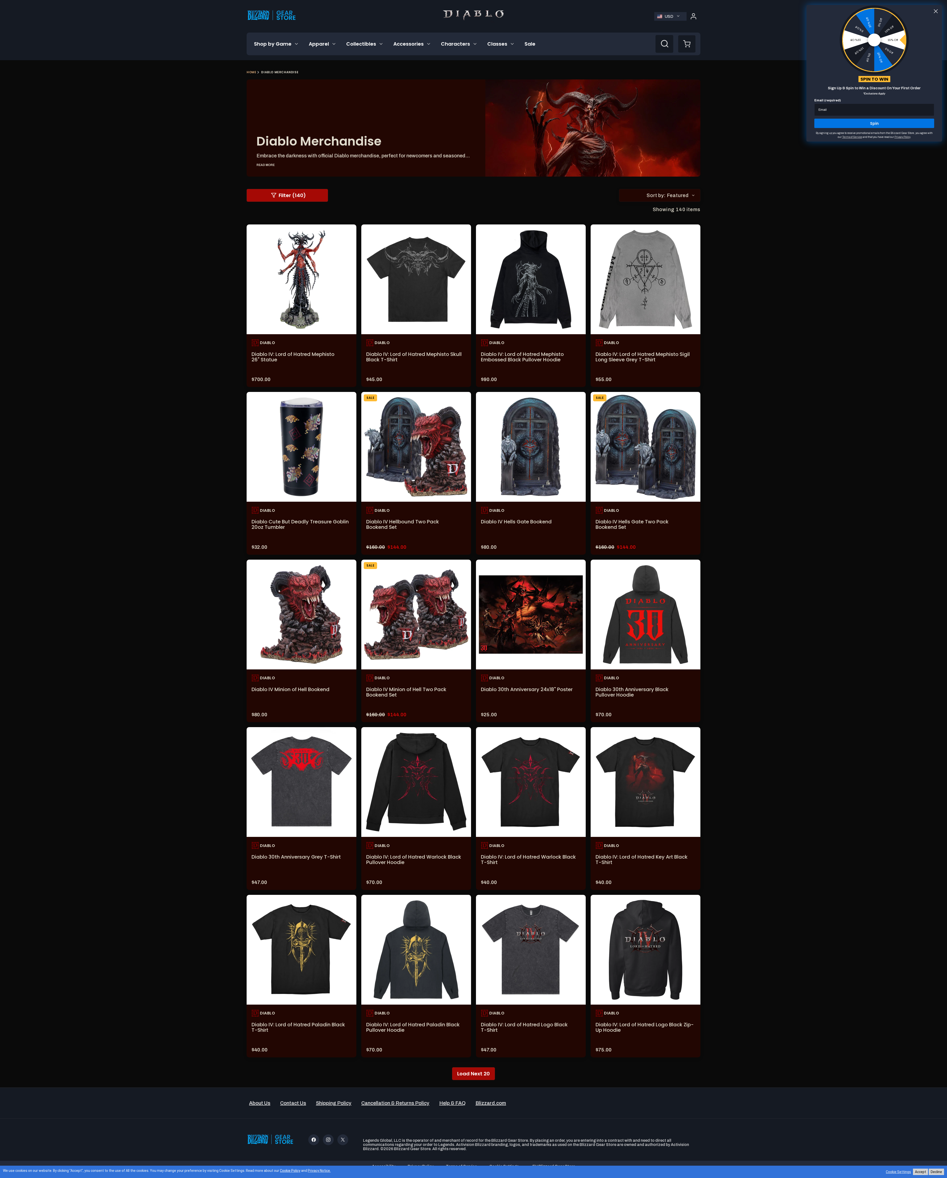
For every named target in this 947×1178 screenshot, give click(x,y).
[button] (276, 44)
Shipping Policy (333, 1103)
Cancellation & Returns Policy (395, 1103)
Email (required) (827, 100)
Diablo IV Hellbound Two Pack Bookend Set (402, 524)
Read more (265, 165)
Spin (874, 123)
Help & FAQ (452, 1103)
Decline (936, 1172)
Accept (920, 1172)
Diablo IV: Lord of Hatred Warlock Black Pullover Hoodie (413, 859)
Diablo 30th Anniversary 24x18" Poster (527, 689)
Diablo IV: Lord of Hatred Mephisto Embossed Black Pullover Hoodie (522, 357)
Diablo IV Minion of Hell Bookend (290, 689)
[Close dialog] (935, 11)
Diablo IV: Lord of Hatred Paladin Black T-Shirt (298, 1027)
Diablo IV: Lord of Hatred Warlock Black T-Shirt (528, 859)
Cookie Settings (898, 1172)
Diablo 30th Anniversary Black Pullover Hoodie (632, 692)
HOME (251, 72)
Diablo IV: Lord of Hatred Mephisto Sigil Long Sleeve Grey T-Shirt (643, 357)
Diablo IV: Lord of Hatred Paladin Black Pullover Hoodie (413, 1027)
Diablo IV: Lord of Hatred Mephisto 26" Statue (293, 357)
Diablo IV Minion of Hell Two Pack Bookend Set (406, 692)
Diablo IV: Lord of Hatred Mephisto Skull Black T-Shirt (414, 357)
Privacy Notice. (319, 1171)
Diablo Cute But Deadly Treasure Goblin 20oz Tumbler (300, 524)
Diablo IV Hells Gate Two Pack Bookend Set (632, 524)
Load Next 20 (473, 1073)
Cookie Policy (290, 1171)
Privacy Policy (902, 136)
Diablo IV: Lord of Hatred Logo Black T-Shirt (524, 1027)
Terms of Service (852, 136)
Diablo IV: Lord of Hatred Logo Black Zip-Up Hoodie (645, 1027)
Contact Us (293, 1103)
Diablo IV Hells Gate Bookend (516, 521)
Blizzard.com (490, 1103)
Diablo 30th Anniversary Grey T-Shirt (296, 856)
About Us (259, 1103)
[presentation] (301, 279)
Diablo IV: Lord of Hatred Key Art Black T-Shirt (642, 859)
